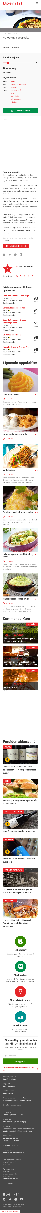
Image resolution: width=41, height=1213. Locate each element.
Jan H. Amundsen (9, 1086)
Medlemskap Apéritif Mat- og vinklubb (17, 1131)
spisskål (14, 87)
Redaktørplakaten (25, 1100)
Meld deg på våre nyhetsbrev (13, 1152)
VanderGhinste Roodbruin (14, 308)
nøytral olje (15, 96)
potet (13, 81)
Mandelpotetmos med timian (16, 599)
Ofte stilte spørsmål (10, 1145)
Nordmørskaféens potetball (15, 434)
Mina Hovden (8, 1093)
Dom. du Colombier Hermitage (16, 296)
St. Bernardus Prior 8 (12, 335)
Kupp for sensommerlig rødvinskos (19, 831)
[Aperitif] (12, 3)
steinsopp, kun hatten (18, 84)
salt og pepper (16, 99)
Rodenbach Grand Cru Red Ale (16, 347)
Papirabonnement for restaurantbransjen (18, 1129)
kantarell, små (16, 90)
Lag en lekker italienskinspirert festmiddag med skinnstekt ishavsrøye (17, 923)
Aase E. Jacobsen (9, 1079)
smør (13, 93)
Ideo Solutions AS (15, 1206)
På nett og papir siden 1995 (13, 1115)
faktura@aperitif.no (10, 1179)
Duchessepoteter (11, 394)
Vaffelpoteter (9, 470)
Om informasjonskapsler (12, 1105)
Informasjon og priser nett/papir (15, 1122)
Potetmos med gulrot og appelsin (18, 512)
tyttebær (14, 102)
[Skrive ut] (21, 254)
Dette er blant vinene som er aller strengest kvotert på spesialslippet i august (19, 769)
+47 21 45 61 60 (14, 1141)
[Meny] (37, 3)
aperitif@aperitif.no (10, 1138)
